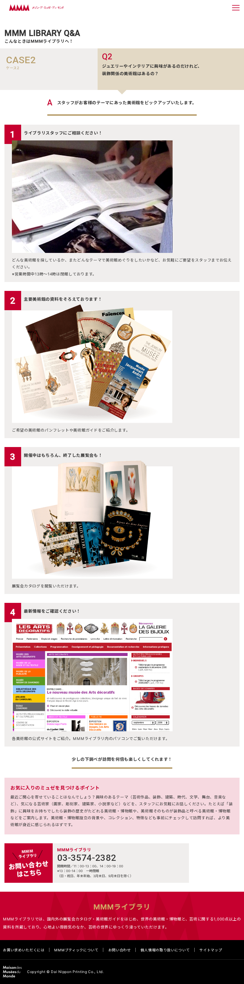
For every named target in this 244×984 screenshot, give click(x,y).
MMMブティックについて (76, 950)
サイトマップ (210, 950)
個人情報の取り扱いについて (165, 950)
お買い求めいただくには (24, 950)
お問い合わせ (119, 950)
